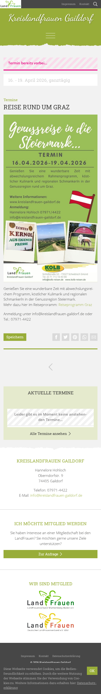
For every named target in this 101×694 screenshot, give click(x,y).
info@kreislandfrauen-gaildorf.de (56, 495)
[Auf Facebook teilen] (56, 337)
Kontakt (84, 4)
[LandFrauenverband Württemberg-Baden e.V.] (50, 599)
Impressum (69, 4)
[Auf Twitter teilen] (65, 337)
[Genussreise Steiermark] (50, 198)
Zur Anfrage (49, 554)
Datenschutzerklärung (66, 656)
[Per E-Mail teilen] (93, 337)
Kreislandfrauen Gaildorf (50, 18)
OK (92, 670)
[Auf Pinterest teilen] (75, 337)
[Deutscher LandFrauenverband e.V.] (50, 621)
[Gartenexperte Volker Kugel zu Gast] (50, 368)
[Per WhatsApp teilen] (84, 337)
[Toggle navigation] (50, 35)
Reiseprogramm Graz (75, 304)
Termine (11, 99)
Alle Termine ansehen (49, 433)
